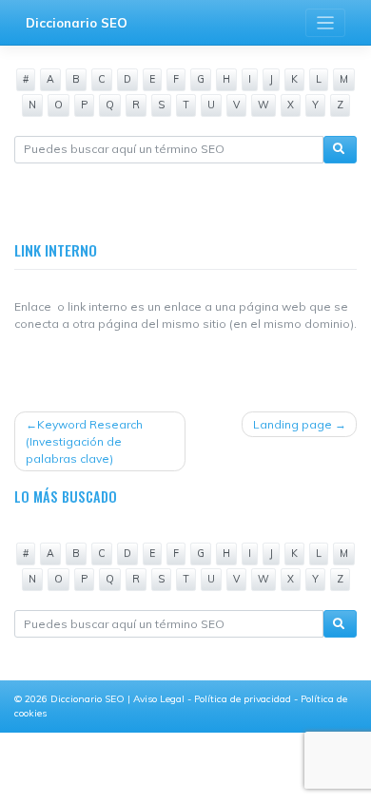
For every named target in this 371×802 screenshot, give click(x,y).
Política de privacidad (244, 699)
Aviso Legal (160, 699)
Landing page (292, 424)
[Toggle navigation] (325, 23)
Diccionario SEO (76, 22)
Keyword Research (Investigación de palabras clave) (84, 441)
